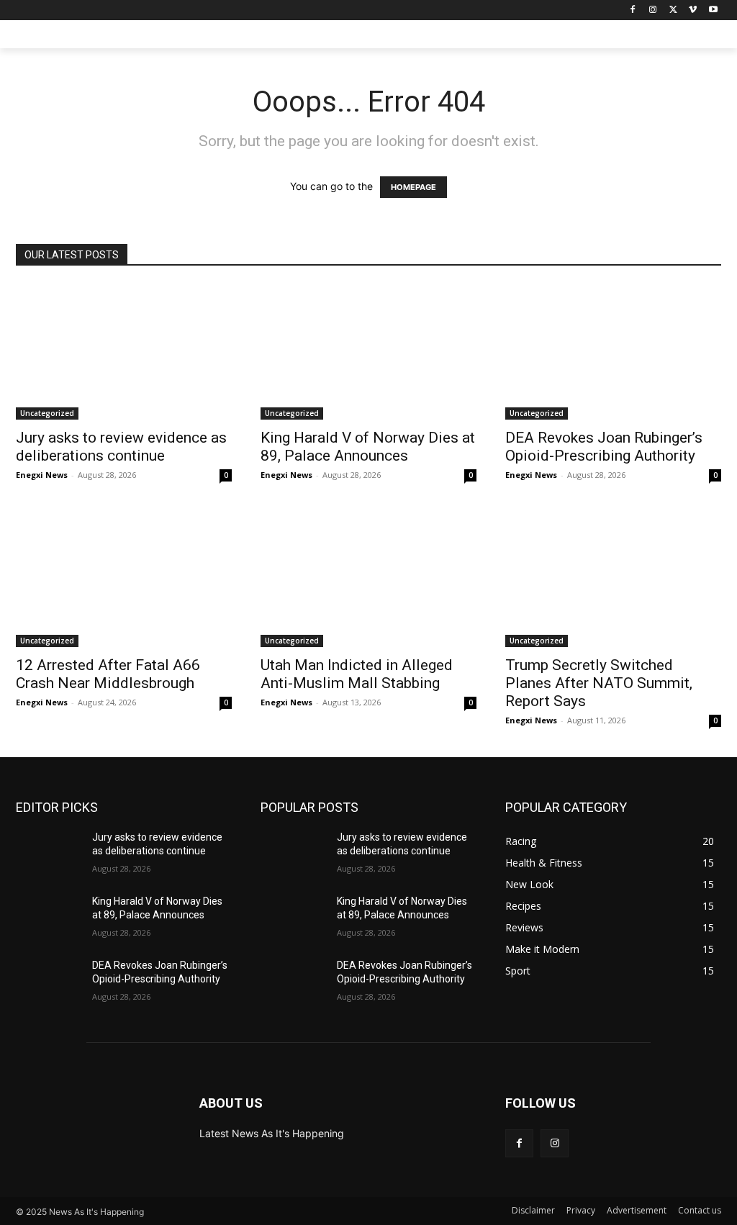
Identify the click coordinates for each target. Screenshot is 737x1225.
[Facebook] (633, 10)
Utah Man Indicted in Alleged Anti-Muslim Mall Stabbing (357, 674)
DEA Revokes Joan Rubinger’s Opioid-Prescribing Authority (603, 446)
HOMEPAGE (413, 187)
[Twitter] (673, 10)
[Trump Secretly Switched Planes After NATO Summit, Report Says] (613, 579)
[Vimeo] (692, 10)
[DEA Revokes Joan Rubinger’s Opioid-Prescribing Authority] (613, 352)
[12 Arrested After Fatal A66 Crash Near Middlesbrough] (124, 579)
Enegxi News (42, 474)
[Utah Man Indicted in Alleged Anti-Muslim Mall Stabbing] (368, 579)
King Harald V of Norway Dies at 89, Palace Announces (368, 446)
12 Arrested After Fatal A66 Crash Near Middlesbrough (108, 674)
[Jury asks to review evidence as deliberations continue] (124, 352)
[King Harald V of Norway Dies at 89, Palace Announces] (368, 352)
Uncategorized (47, 413)
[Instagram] (653, 10)
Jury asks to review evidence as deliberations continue (121, 446)
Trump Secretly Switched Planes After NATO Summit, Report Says (598, 683)
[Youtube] (713, 10)
